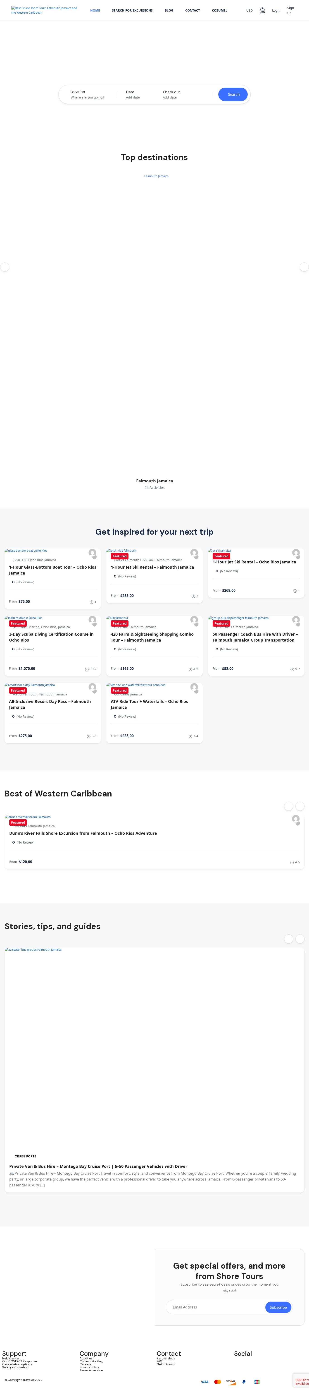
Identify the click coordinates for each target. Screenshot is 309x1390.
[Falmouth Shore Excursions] (92, 553)
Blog (169, 10)
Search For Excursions (132, 10)
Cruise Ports (25, 1156)
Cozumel (219, 10)
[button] (262, 10)
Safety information (15, 1367)
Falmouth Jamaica (154, 480)
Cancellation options (17, 1364)
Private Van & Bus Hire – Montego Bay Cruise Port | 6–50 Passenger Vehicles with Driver (98, 1166)
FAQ (159, 1361)
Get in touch (166, 1364)
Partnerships (166, 1358)
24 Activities (155, 487)
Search (234, 94)
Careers (85, 1364)
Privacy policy (89, 1367)
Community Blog (91, 1361)
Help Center (10, 1358)
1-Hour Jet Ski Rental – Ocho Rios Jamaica (254, 562)
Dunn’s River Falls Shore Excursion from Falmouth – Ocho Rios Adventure (83, 833)
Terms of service (91, 1370)
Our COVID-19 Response (19, 1361)
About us (86, 1358)
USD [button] (249, 10)
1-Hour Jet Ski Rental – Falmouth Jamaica (152, 567)
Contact (192, 10)
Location (77, 91)
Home (95, 10)
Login (276, 10)
